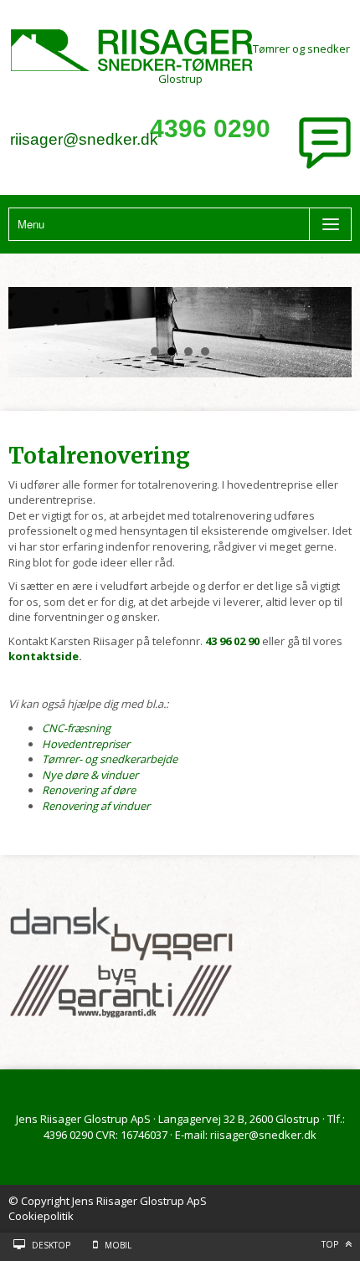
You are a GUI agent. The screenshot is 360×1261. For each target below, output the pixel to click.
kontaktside (43, 656)
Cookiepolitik (41, 1215)
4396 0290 (210, 128)
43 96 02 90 (232, 640)
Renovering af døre (89, 789)
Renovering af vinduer (96, 805)
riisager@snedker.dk (84, 139)
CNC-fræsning (76, 728)
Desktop (51, 1245)
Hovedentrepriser (86, 743)
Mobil (118, 1245)
